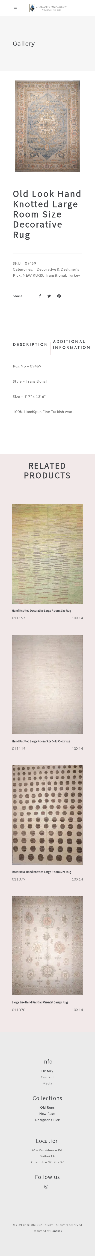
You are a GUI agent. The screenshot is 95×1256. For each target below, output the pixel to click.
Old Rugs (47, 1107)
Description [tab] (30, 345)
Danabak (56, 1230)
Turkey (74, 275)
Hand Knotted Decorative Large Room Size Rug (41, 611)
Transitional (55, 275)
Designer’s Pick (47, 1120)
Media (47, 1083)
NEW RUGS (33, 275)
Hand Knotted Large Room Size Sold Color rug (41, 741)
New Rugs (47, 1113)
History (47, 1071)
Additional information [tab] (72, 345)
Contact (47, 1077)
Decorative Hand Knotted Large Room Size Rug (41, 872)
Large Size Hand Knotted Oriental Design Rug (40, 1002)
